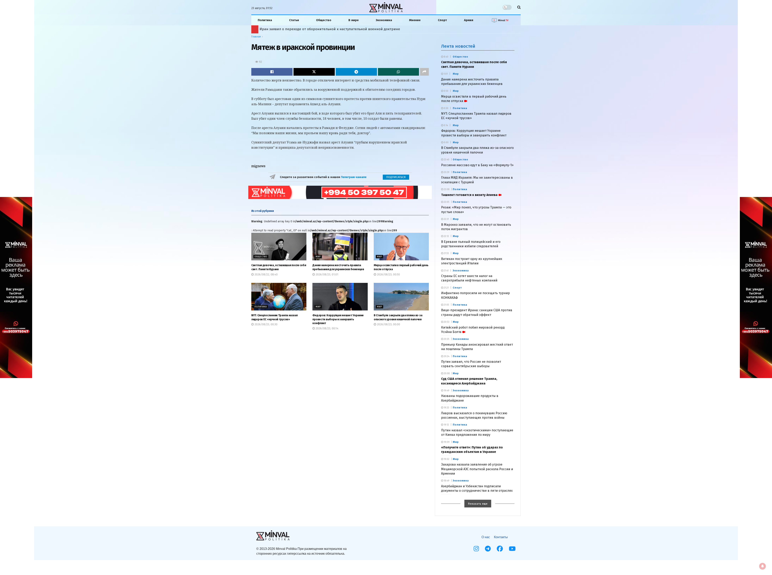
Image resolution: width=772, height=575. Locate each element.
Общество (323, 20)
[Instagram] (476, 549)
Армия (468, 20)
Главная (256, 36)
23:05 (446, 202)
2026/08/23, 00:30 (265, 324)
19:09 (446, 442)
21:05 (446, 304)
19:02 (446, 459)
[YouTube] (512, 549)
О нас (485, 537)
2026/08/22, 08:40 (266, 274)
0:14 (445, 125)
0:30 (445, 108)
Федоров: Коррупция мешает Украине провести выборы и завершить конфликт (338, 319)
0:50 (445, 91)
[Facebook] (500, 549)
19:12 (446, 424)
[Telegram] (488, 549)
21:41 (446, 270)
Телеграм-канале (354, 177)
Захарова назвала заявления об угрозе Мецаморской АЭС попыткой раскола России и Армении (477, 469)
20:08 (446, 373)
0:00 (446, 142)
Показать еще (478, 503)
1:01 (445, 73)
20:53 (446, 321)
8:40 (445, 56)
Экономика (384, 20)
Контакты (501, 537)
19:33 (446, 407)
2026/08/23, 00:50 (388, 274)
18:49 (446, 480)
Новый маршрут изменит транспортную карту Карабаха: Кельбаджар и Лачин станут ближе (338, 29)
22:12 (446, 236)
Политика (265, 20)
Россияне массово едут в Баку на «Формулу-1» (477, 165)
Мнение (415, 20)
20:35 (446, 339)
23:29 (446, 172)
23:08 (446, 189)
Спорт (442, 20)
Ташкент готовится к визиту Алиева (469, 195)
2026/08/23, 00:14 (326, 328)
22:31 (446, 219)
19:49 (446, 390)
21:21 (446, 287)
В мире (353, 20)
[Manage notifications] (762, 566)
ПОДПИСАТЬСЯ (396, 177)
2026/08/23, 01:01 (326, 274)
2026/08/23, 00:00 (388, 324)
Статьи (294, 20)
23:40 (446, 159)
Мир (318, 256)
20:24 (446, 356)
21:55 (446, 253)
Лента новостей (458, 46)
